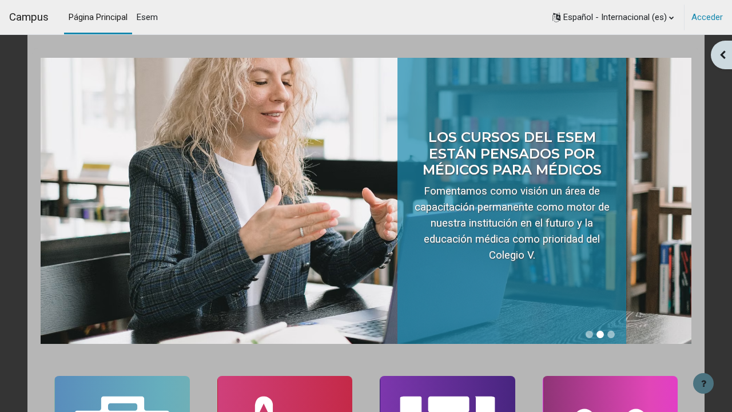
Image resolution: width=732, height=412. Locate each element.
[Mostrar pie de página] (703, 383)
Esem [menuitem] (147, 17)
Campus (29, 17)
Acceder (707, 17)
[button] (613, 17)
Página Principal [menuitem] (98, 17)
